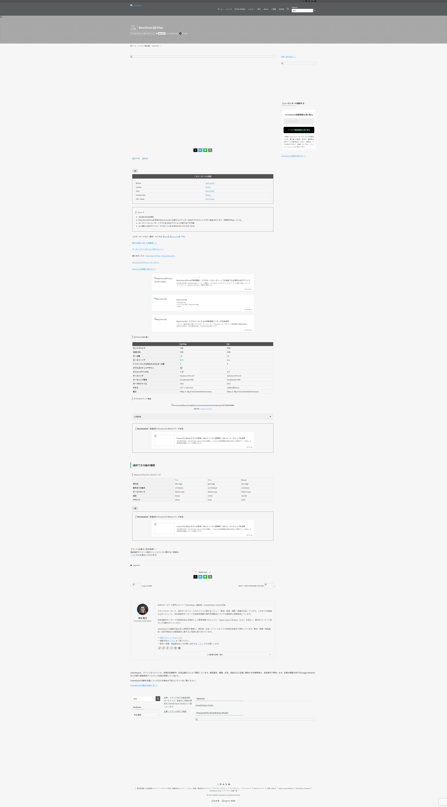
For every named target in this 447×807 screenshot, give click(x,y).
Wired (208, 195)
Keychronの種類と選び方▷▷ (144, 269)
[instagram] (175, 648)
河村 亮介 (142, 618)
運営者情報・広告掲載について (147, 788)
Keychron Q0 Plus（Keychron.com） (161, 256)
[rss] (312, 1)
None (208, 187)
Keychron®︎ (161, 33)
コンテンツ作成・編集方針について (172, 788)
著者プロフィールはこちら (171, 637)
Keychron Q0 (181, 299)
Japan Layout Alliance (285, 788)
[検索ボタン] (287, 9)
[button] (195, 150)
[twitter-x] (303, 1)
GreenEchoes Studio (204, 705)
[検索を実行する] (315, 10)
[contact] (315, 1)
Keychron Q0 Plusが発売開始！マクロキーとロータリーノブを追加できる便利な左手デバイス (213, 280)
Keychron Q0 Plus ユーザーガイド (145, 262)
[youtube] (179, 648)
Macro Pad (210, 191)
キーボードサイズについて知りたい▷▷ (148, 249)
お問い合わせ (271, 788)
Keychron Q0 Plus (206, 409)
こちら (133, 555)
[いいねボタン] (135, 171)
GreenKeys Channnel (303, 788)
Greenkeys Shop (215, 791)
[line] (306, 1)
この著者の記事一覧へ (215, 654)
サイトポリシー (235, 788)
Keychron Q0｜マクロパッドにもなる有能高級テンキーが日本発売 (202, 321)
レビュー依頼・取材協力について (198, 788)
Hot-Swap (210, 199)
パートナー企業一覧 (230, 791)
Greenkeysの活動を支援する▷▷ (293, 156)
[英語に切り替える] (145, 158)
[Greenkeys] (135, 9)
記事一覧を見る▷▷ (288, 56)
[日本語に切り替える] (136, 158)
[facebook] (167, 648)
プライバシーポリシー (219, 788)
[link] (159, 648)
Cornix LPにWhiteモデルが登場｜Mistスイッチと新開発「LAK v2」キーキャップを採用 (210, 438)
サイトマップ (247, 788)
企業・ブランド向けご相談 (175, 711)
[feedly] (309, 1)
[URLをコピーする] (210, 150)
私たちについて (259, 788)
